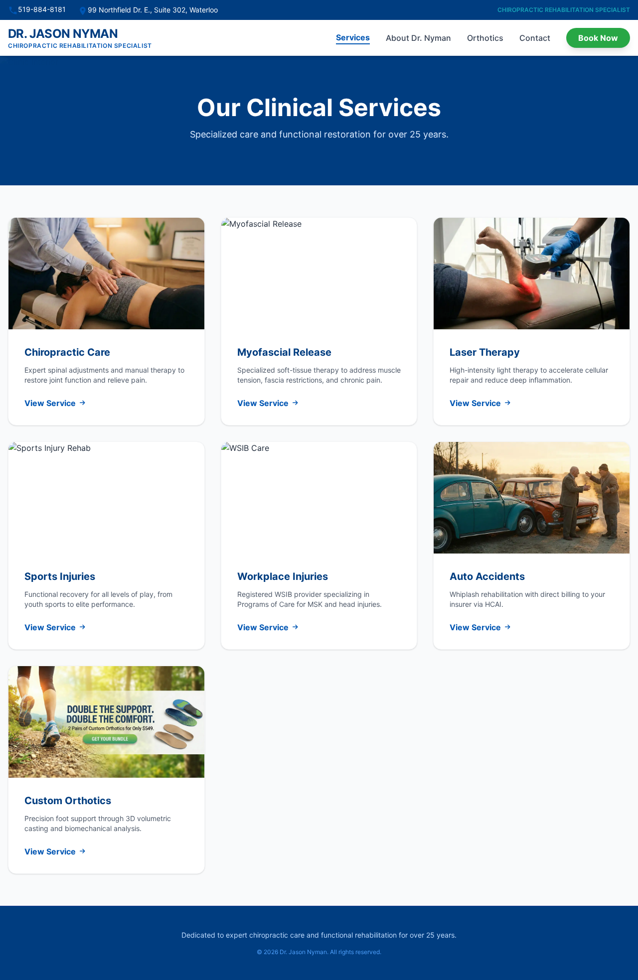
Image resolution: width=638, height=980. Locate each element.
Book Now (598, 38)
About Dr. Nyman (418, 38)
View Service (50, 403)
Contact (534, 38)
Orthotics (485, 38)
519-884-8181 (42, 9)
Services (353, 37)
